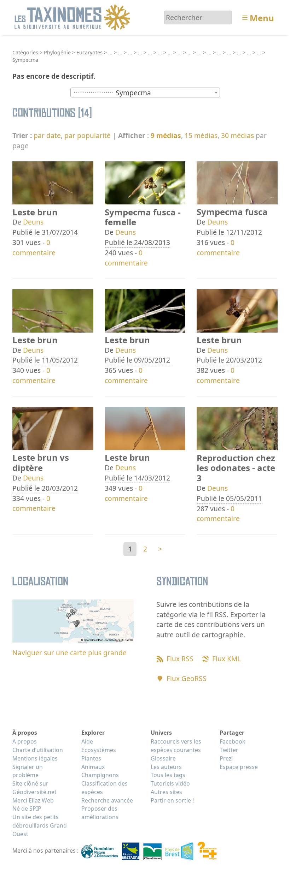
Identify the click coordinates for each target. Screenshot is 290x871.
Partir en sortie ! (172, 800)
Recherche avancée (107, 800)
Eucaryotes (89, 52)
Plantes (91, 758)
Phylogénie (57, 52)
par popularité (87, 135)
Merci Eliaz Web (33, 800)
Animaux (93, 767)
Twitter (229, 750)
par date (47, 135)
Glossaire (163, 758)
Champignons (100, 775)
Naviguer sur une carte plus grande (69, 652)
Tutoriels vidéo (170, 783)
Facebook (232, 741)
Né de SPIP (26, 808)
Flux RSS (180, 658)
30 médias (237, 135)
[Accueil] (73, 17)
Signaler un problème (27, 771)
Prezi (226, 758)
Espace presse (239, 767)
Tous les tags (168, 775)
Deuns (33, 222)
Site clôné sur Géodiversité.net (34, 788)
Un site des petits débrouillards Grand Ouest (39, 825)
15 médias (201, 135)
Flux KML (226, 658)
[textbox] (145, 93)
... (110, 52)
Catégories (25, 52)
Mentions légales (35, 758)
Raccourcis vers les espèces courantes (176, 746)
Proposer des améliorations (99, 813)
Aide (87, 741)
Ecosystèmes (98, 750)
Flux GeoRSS (187, 678)
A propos (24, 741)
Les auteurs (166, 767)
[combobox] (145, 92)
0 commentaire (34, 247)
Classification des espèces (104, 788)
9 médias (166, 135)
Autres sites (166, 792)
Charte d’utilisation (37, 750)
